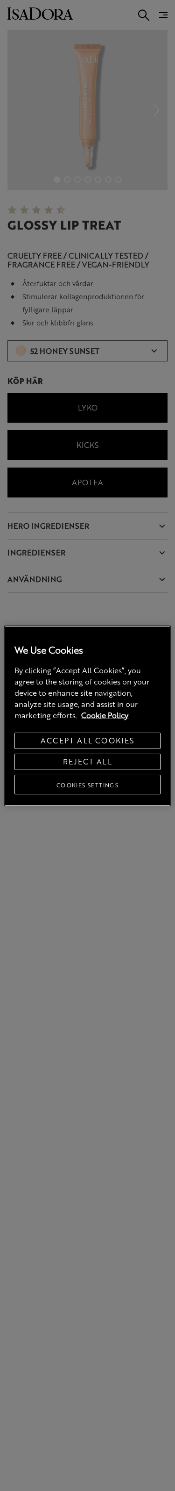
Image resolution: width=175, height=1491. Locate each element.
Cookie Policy (104, 715)
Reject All (87, 761)
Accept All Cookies (87, 740)
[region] (87, 716)
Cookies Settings (87, 785)
